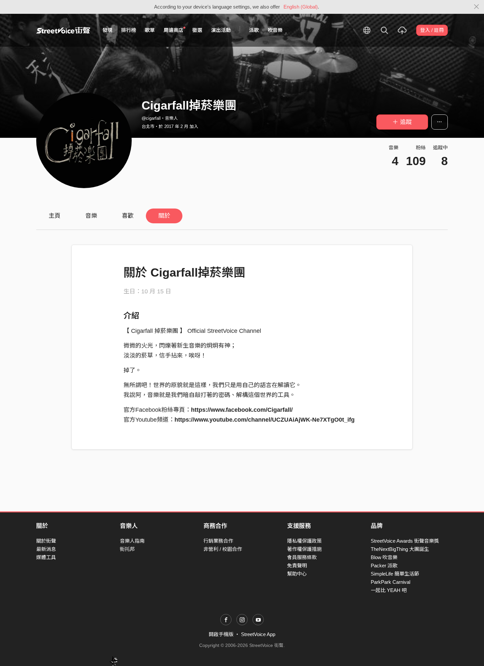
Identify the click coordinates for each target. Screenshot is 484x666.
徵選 (197, 30)
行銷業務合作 (218, 541)
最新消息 (46, 549)
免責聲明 (297, 565)
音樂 (91, 215)
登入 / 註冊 (432, 30)
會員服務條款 (302, 557)
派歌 (254, 30)
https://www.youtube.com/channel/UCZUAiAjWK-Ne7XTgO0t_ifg (265, 419)
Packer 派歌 (384, 565)
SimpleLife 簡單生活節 (395, 574)
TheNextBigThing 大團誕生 (400, 549)
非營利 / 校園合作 (222, 549)
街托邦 (127, 549)
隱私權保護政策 (304, 541)
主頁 (55, 215)
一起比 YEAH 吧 (389, 590)
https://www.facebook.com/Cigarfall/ (242, 410)
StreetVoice (63, 30)
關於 (164, 215)
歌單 (150, 30)
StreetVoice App (258, 634)
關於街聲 (46, 541)
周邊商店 (173, 30)
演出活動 (221, 30)
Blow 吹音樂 (384, 557)
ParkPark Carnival (390, 582)
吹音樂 (275, 30)
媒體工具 (46, 557)
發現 (107, 30)
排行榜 (128, 30)
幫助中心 (297, 574)
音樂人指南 (132, 541)
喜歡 (128, 215)
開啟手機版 (221, 634)
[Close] (476, 7)
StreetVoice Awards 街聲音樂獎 (405, 541)
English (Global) (300, 7)
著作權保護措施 (304, 549)
